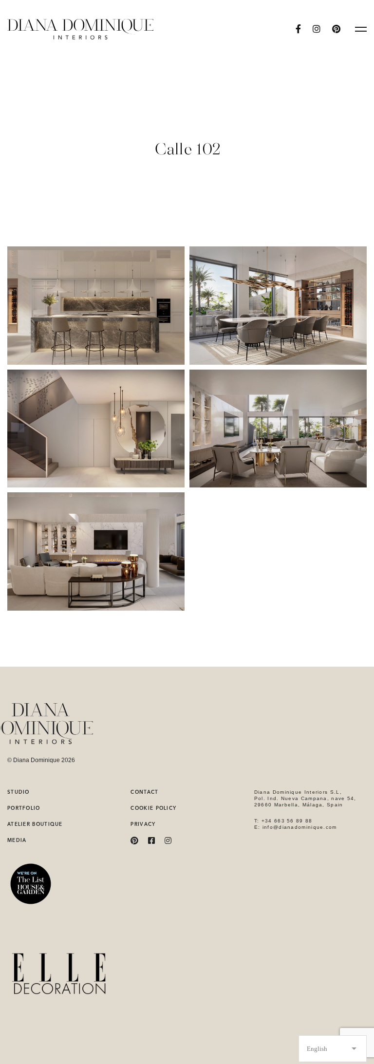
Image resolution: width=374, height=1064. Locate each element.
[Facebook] (298, 29)
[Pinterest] (134, 840)
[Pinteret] (336, 29)
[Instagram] (316, 29)
